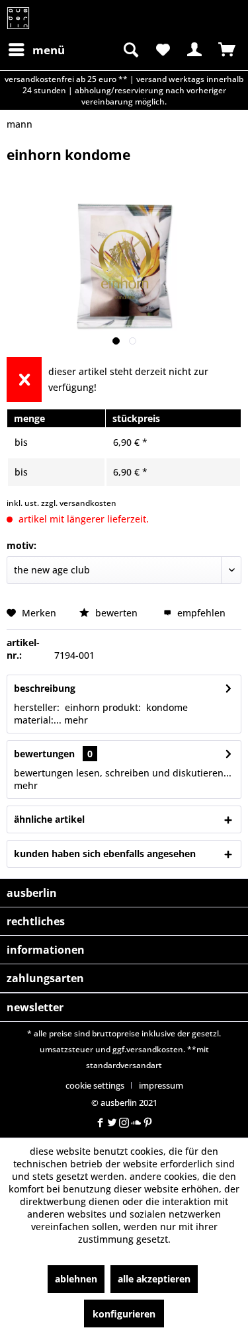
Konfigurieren (124, 1314)
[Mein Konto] (194, 49)
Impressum (161, 1085)
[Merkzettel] (162, 49)
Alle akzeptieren (154, 1278)
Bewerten (116, 612)
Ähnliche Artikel (49, 819)
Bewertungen (44, 753)
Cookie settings (94, 1085)
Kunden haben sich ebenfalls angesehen (105, 853)
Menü (48, 50)
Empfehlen (200, 612)
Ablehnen (76, 1278)
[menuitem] (36, 49)
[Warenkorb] (227, 49)
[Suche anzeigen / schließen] (129, 49)
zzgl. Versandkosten (78, 503)
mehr (75, 720)
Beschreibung (44, 688)
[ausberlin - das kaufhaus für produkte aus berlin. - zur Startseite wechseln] (18, 18)
